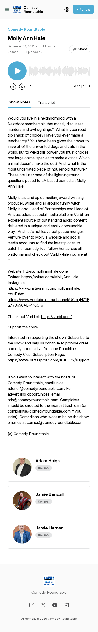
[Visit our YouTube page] (54, 605)
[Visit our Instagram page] (31, 605)
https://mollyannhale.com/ (45, 271)
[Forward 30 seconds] (22, 86)
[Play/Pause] (17, 70)
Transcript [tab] (46, 102)
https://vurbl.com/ (56, 316)
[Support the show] (67, 9)
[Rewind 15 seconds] (13, 86)
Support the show (23, 327)
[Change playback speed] (32, 86)
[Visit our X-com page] (43, 605)
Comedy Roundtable (33, 9)
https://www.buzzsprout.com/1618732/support (48, 360)
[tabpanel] (49, 284)
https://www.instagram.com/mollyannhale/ (44, 288)
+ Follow (83, 9)
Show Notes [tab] (19, 102)
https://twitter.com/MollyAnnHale (49, 277)
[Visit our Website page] (66, 605)
